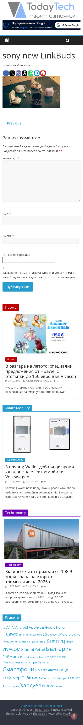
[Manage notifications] (74, 716)
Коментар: (11, 158)
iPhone (27, 634)
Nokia (6, 641)
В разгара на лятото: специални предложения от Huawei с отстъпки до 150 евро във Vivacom (41, 371)
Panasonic (24, 641)
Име (7, 214)
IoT (21, 634)
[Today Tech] (41, 4)
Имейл (8, 236)
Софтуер (12, 677)
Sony (70, 641)
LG (45, 634)
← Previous (12, 123)
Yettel (40, 649)
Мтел (42, 657)
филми (58, 686)
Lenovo (37, 634)
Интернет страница (16, 255)
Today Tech (32, 481)
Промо (11, 359)
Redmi (42, 641)
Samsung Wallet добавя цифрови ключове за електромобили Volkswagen (39, 472)
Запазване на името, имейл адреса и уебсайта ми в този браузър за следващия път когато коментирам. (39, 275)
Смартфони (19, 669)
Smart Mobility (15, 460)
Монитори (32, 657)
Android (21, 627)
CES (42, 627)
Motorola (66, 634)
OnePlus (14, 641)
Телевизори (58, 678)
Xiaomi (27, 649)
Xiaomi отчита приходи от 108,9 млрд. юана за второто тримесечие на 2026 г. (38, 576)
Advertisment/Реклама (38, 381)
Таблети (44, 678)
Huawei (10, 634)
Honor (61, 627)
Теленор (73, 678)
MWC (77, 634)
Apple (34, 627)
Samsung (56, 641)
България (59, 649)
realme (34, 641)
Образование (55, 657)
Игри (23, 657)
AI (13, 627)
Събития (29, 677)
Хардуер (31, 685)
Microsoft (52, 634)
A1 (8, 627)
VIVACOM (11, 649)
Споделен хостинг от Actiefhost (41, 706)
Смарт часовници (51, 670)
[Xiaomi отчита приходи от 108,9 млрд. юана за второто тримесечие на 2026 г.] (41, 521)
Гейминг (11, 656)
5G (4, 627)
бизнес (48, 686)
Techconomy (14, 564)
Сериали (43, 662)
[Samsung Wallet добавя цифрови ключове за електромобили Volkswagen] (41, 416)
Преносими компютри (20, 662)
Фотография (11, 686)
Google (50, 627)
